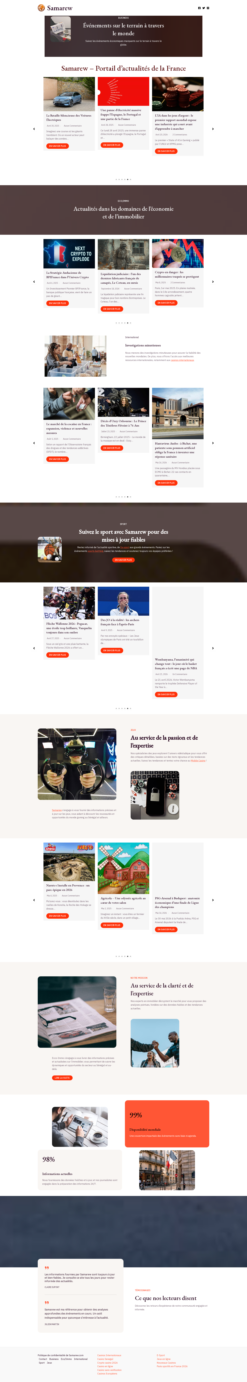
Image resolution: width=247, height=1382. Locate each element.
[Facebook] (199, 8)
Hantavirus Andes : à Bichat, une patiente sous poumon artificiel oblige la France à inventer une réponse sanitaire (67, 450)
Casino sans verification (109, 1370)
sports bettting (95, 551)
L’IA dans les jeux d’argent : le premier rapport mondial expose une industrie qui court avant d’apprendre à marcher (67, 122)
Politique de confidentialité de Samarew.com (60, 1355)
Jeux (49, 1362)
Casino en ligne (105, 1366)
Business (54, 1359)
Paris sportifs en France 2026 (172, 1366)
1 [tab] (116, 179)
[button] (34, 129)
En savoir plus (57, 151)
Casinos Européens (107, 1373)
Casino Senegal (105, 1359)
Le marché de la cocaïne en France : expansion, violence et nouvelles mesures (123, 117)
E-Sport (161, 1355)
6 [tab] (130, 179)
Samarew (59, 7)
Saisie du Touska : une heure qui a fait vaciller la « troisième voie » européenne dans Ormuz (176, 416)
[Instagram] (208, 8)
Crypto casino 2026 (107, 1362)
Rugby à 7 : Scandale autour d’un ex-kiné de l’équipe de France (122, 625)
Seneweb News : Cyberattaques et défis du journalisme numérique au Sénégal (177, 110)
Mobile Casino (198, 760)
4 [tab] (125, 179)
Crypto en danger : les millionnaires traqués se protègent (68, 274)
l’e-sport (124, 547)
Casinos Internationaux (109, 1355)
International (81, 1359)
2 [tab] (119, 179)
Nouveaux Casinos (166, 1362)
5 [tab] (127, 179)
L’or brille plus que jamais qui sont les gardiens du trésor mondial (177, 278)
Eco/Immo (66, 1359)
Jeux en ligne (164, 1359)
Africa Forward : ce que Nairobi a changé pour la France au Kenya (122, 445)
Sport (42, 1362)
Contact (43, 1359)
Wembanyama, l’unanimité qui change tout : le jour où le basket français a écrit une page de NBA (67, 663)
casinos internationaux (182, 360)
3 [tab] (122, 179)
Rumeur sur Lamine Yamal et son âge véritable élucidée (176, 626)
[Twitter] (203, 8)
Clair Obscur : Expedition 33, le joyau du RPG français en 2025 (175, 878)
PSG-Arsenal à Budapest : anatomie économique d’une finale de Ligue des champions (68, 902)
